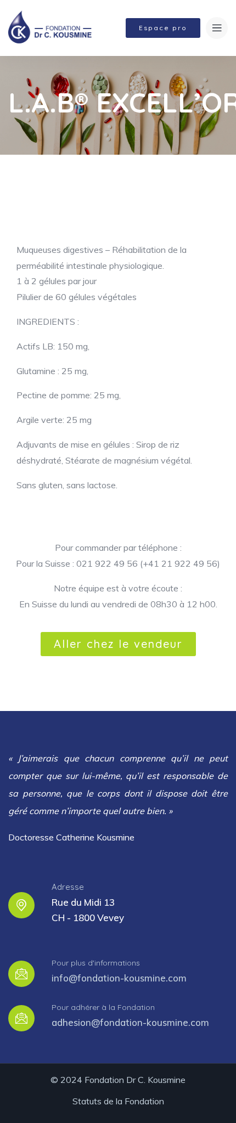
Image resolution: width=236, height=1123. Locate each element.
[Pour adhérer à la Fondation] (21, 1018)
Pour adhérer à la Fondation (103, 1007)
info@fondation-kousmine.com (119, 978)
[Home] (49, 27)
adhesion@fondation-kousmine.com (130, 1022)
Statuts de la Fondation (118, 1101)
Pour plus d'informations (96, 963)
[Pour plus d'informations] (21, 974)
